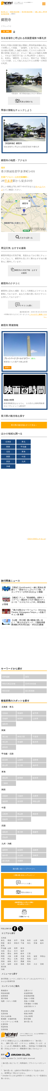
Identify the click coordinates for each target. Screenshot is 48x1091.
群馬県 (5, 747)
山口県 (20, 819)
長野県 (35, 760)
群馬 (2, 946)
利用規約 (23, 1063)
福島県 (5, 724)
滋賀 (35, 956)
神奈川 (16, 943)
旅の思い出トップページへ (24, 869)
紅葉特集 (4, 1024)
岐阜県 (35, 778)
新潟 (22, 948)
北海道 (8, 442)
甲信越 (23, 447)
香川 (16, 961)
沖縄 (8, 466)
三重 (29, 953)
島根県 (5, 819)
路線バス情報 (29, 998)
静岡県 (20, 778)
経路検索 (4, 996)
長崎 (22, 964)
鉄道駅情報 (28, 993)
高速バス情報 (29, 1001)
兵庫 (16, 956)
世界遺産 (6, 677)
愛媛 (22, 961)
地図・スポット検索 (9, 1001)
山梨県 (20, 760)
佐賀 (16, 964)
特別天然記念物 (8, 684)
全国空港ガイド (30, 1006)
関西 (8, 457)
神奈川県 (21, 737)
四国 (8, 461)
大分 (35, 964)
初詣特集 (4, 1027)
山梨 (9, 948)
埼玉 (29, 943)
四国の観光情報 (14, 11)
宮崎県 (35, 855)
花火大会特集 (6, 1016)
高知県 (5, 837)
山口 (35, 959)
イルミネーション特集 (9, 1022)
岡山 (9, 959)
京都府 (5, 796)
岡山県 (20, 814)
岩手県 (35, 713)
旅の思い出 (4, 11)
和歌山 (42, 956)
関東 (8, 447)
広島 (16, 959)
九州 (23, 461)
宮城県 (5, 719)
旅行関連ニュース (8, 979)
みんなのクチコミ (37, 979)
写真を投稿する (26, 102)
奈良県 (20, 801)
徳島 (9, 961)
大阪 (9, 956)
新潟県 (5, 760)
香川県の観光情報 (27, 11)
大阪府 (20, 796)
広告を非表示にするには (36, 539)
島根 (29, 959)
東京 (9, 943)
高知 (29, 961)
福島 (42, 940)
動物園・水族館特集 (9, 1019)
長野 (16, 948)
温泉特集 (4, 1029)
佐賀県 (20, 850)
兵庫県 (35, 796)
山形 (35, 940)
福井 (22, 951)
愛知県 (5, 778)
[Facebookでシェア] (14, 929)
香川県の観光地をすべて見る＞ (24, 425)
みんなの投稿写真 (8, 981)
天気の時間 (28, 1016)
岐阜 (22, 953)
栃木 (42, 943)
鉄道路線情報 (29, 996)
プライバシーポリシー (37, 1063)
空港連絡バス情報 (31, 1004)
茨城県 (20, 742)
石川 (16, 951)
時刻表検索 (5, 993)
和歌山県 (36, 801)
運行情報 (4, 998)
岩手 (16, 940)
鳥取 (22, 959)
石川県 (20, 765)
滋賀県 (5, 801)
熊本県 (5, 855)
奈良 (29, 956)
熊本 (29, 964)
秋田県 (20, 719)
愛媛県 (35, 832)
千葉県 (35, 737)
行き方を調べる (26, 238)
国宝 (27, 677)
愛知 (9, 953)
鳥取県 (35, 814)
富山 (9, 951)
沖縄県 (20, 861)
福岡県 (5, 850)
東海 (23, 452)
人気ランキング (23, 979)
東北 (23, 442)
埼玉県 (5, 742)
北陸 (8, 452)
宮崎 (42, 964)
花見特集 (4, 1014)
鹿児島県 (6, 861)
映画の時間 (28, 1014)
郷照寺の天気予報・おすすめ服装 (26, 271)
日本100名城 (30, 684)
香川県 (20, 832)
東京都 (5, 737)
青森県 (20, 713)
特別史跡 (6, 691)
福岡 (9, 964)
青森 (9, 940)
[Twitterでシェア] (20, 929)
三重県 (5, 783)
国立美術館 (30, 691)
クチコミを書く (26, 305)
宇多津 (8, 180)
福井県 (35, 765)
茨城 (35, 943)
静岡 (16, 953)
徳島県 (5, 832)
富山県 (5, 765)
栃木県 (35, 742)
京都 (22, 956)
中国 (23, 457)
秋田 (29, 940)
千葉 (22, 943)
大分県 (20, 855)
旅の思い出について (10, 1063)
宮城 (22, 940)
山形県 (35, 719)
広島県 (5, 814)
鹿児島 (3, 967)
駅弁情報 (27, 1019)
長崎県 (35, 850)
